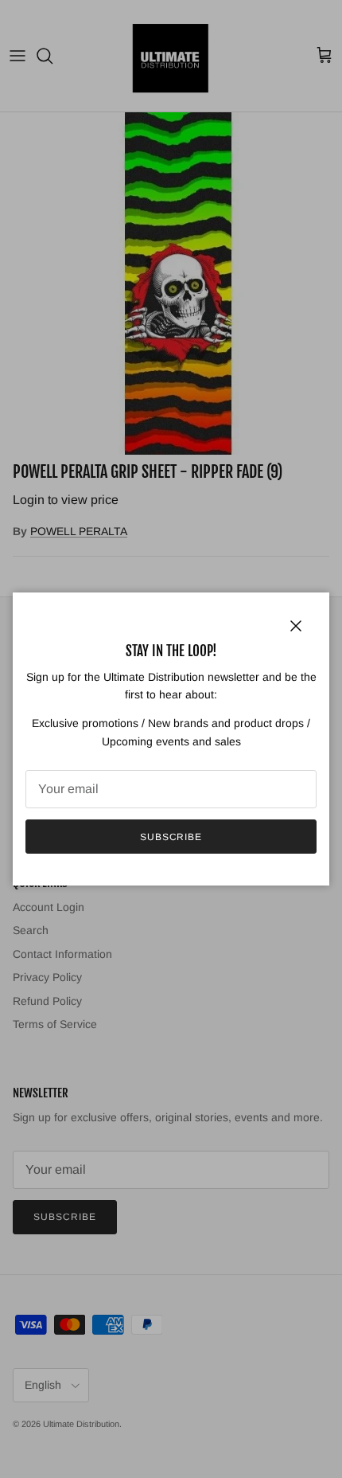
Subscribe (171, 837)
